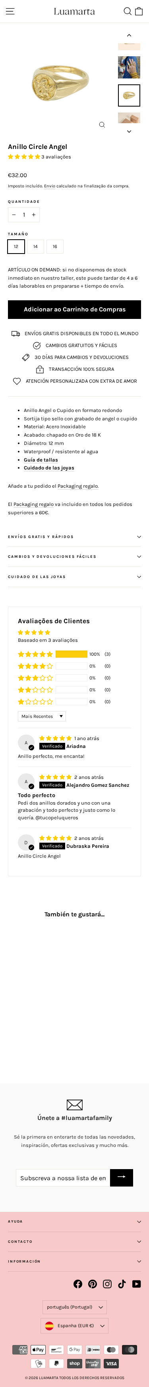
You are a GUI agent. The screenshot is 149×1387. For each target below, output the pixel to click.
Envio (49, 186)
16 (55, 246)
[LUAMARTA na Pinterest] (92, 1284)
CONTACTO (20, 1242)
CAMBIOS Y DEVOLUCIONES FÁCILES (52, 556)
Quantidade (24, 202)
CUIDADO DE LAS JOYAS (37, 576)
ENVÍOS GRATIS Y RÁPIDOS (41, 536)
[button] (24, 157)
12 (16, 246)
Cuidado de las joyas (49, 468)
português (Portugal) (69, 1307)
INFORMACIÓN (24, 1261)
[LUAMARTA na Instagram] (107, 1284)
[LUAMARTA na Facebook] (78, 1284)
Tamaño (18, 234)
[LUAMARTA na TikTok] (122, 1284)
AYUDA (15, 1221)
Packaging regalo (34, 504)
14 (35, 246)
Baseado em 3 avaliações (48, 640)
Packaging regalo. (78, 486)
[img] (56, 738)
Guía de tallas (41, 460)
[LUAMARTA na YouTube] (136, 1284)
